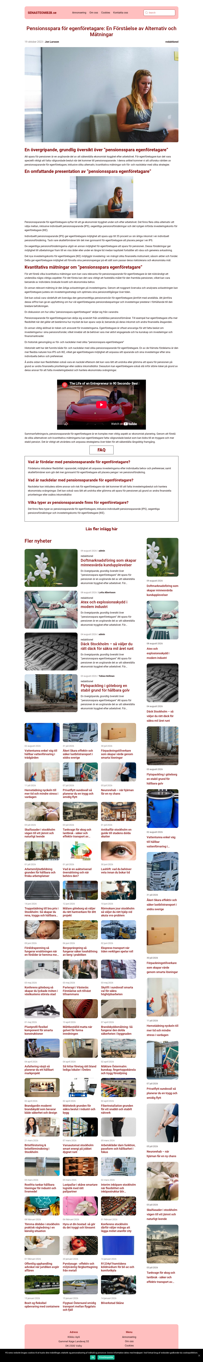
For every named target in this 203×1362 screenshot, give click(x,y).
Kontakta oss (120, 12)
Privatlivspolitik (106, 1357)
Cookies (105, 12)
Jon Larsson (52, 41)
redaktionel (171, 41)
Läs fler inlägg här (102, 529)
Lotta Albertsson (107, 592)
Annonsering (79, 12)
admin (102, 550)
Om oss (93, 12)
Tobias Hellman (107, 676)
